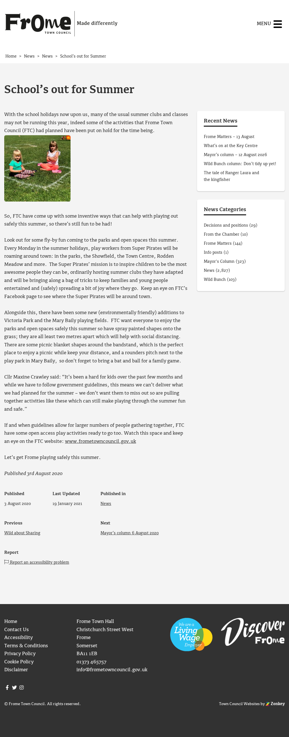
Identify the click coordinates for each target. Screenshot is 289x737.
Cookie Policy (19, 662)
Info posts (213, 252)
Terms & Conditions (26, 646)
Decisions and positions (226, 225)
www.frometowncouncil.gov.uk (100, 441)
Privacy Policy (20, 654)
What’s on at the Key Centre (231, 146)
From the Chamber (221, 234)
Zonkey (277, 704)
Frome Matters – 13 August (229, 137)
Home (10, 621)
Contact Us (16, 630)
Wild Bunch (215, 279)
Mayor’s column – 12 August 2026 (235, 155)
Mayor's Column (219, 261)
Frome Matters (218, 243)
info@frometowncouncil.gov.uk (111, 670)
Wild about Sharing (22, 533)
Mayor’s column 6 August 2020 (129, 533)
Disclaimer (16, 670)
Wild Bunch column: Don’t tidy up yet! (240, 164)
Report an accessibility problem (39, 562)
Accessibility (18, 637)
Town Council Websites (239, 704)
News (105, 504)
